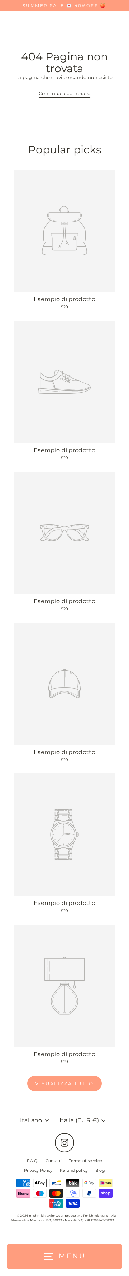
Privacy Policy (38, 1170)
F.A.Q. (32, 1160)
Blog (100, 1170)
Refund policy (74, 1170)
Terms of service (85, 1160)
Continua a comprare (64, 93)
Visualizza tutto (64, 1083)
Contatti (54, 1160)
